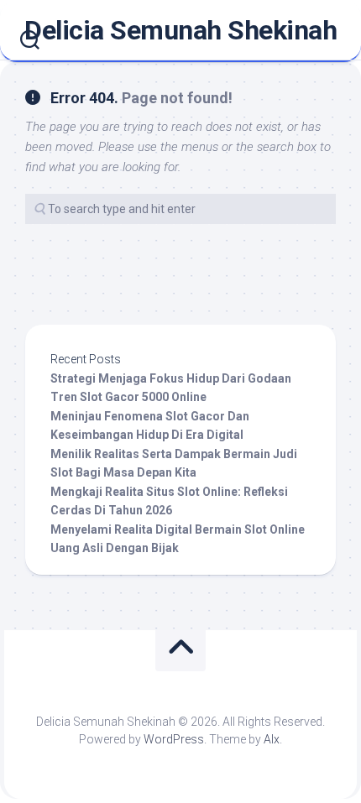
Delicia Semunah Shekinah (180, 30)
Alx (272, 739)
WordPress (174, 739)
